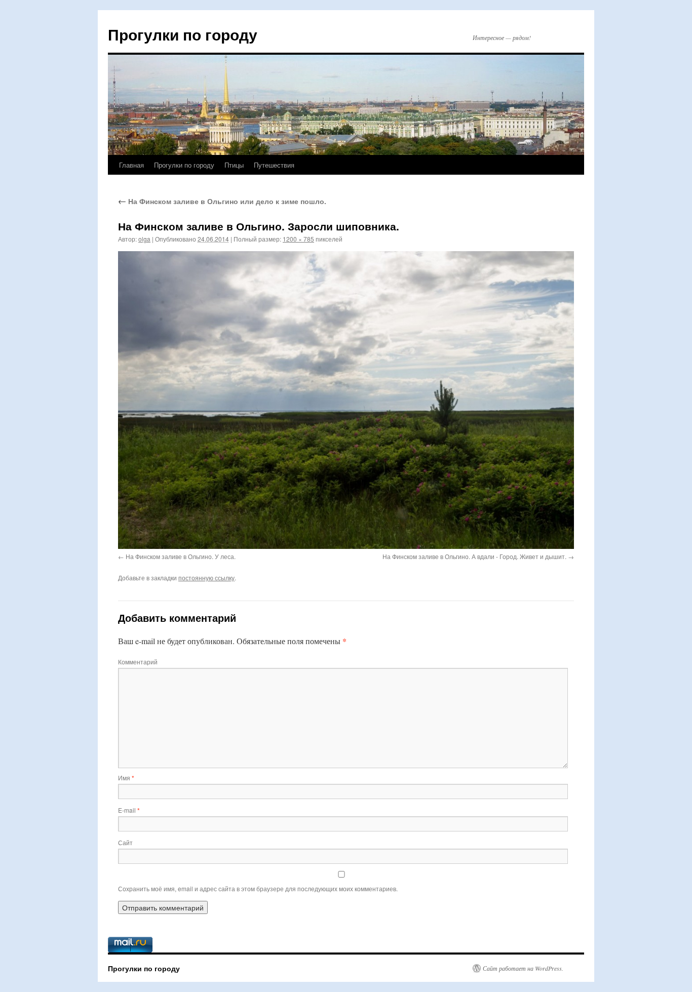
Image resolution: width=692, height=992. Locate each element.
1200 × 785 (298, 238)
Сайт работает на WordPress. (523, 968)
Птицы (234, 165)
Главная (131, 165)
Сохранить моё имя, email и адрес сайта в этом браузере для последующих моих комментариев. (258, 888)
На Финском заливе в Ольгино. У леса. (181, 556)
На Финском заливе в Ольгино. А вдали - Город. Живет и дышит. (474, 556)
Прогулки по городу (182, 34)
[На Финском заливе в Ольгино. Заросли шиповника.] (346, 400)
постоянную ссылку (206, 577)
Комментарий (138, 661)
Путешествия (274, 165)
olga (144, 238)
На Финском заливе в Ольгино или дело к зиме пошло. (222, 201)
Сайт (125, 842)
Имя (126, 777)
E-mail (129, 810)
